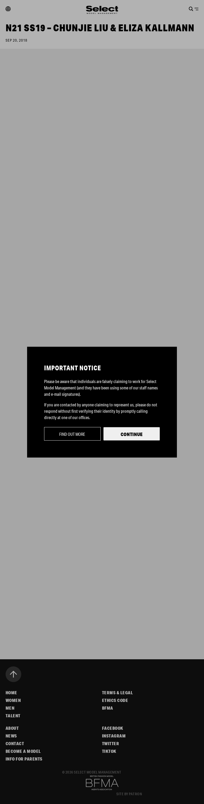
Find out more (72, 434)
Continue (132, 434)
